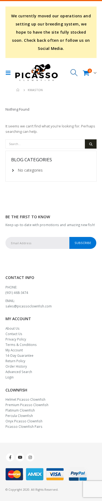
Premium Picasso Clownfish (26, 405)
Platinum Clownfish (20, 410)
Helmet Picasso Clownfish (25, 399)
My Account (14, 350)
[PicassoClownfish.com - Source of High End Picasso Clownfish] (36, 72)
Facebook (10, 457)
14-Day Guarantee (19, 355)
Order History (16, 366)
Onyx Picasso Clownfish (23, 421)
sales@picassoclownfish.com (28, 306)
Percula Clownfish (19, 415)
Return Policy (15, 361)
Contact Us (13, 334)
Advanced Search (18, 372)
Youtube (20, 457)
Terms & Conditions (21, 344)
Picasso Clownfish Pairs (23, 426)
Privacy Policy (15, 339)
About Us (12, 328)
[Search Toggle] (74, 72)
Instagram (30, 457)
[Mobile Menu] (9, 72)
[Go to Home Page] (18, 90)
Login (9, 377)
